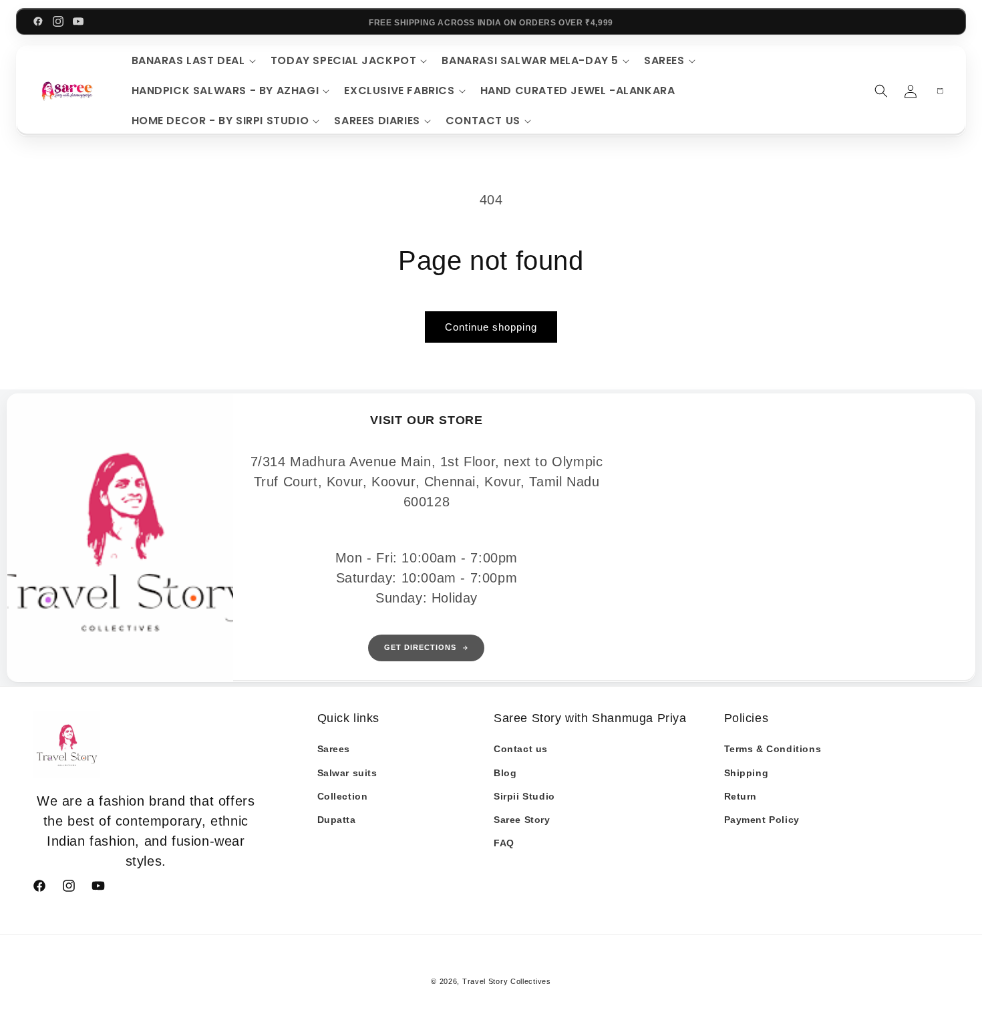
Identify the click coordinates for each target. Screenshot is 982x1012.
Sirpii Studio (524, 796)
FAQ (504, 843)
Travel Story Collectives (506, 981)
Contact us (521, 748)
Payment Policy (762, 819)
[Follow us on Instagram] (58, 21)
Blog (505, 773)
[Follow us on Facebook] (38, 21)
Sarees (334, 748)
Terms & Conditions (773, 748)
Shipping (746, 773)
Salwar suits (347, 773)
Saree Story (522, 819)
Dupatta (336, 819)
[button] (191, 61)
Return (741, 796)
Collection (342, 796)
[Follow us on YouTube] (78, 21)
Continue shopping (491, 327)
